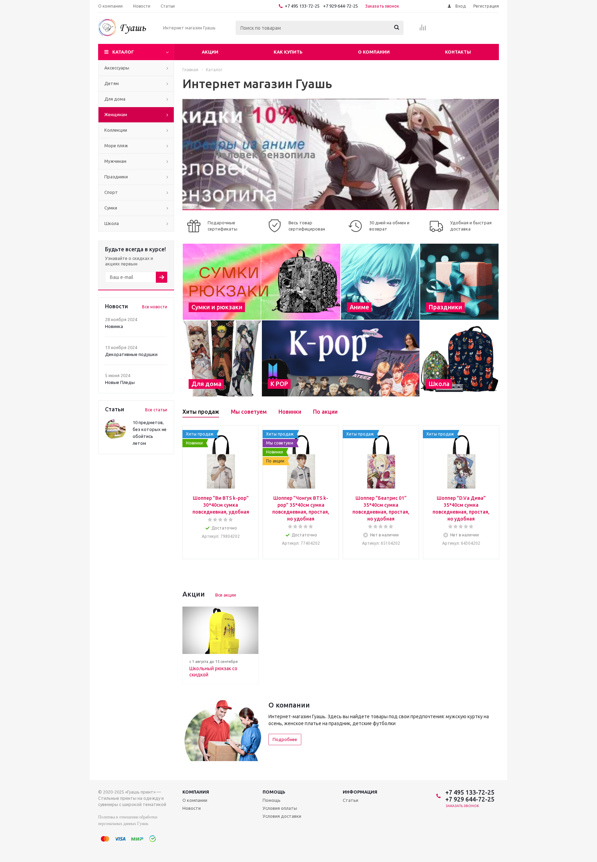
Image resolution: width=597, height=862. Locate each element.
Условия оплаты (280, 808)
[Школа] (459, 358)
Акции (210, 51)
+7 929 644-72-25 (340, 5)
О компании (374, 51)
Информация (360, 791)
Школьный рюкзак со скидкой (213, 671)
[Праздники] (459, 282)
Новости (191, 808)
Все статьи (156, 409)
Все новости (154, 306)
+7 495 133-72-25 (302, 5)
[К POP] (340, 358)
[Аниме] (380, 282)
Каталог (123, 51)
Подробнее (285, 739)
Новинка (114, 326)
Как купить (288, 51)
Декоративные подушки (131, 354)
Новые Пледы (120, 382)
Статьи (350, 800)
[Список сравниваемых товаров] (423, 29)
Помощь (274, 791)
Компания (195, 791)
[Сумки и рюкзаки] (261, 282)
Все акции (225, 594)
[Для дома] (222, 358)
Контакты (458, 51)
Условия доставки (282, 816)
